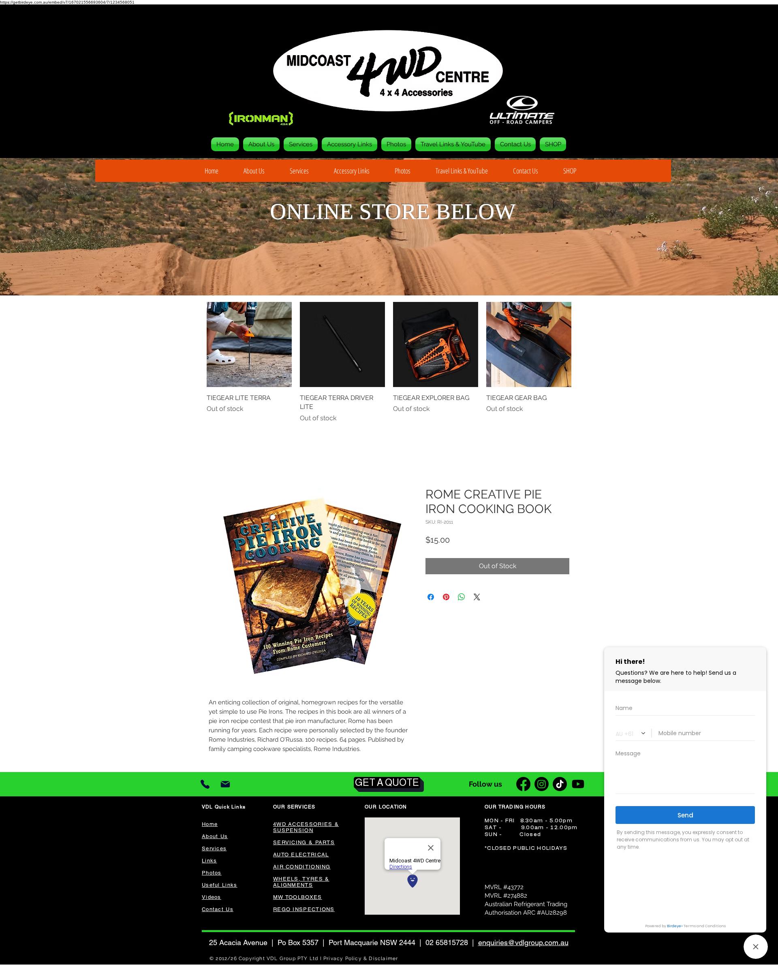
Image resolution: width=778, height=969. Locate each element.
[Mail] (225, 785)
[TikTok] (560, 785)
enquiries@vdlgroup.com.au (523, 943)
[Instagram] (541, 785)
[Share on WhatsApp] (461, 598)
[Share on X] (477, 598)
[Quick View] (249, 344)
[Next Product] (583, 344)
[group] (389, 362)
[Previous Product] (195, 344)
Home (218, 458)
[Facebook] (523, 785)
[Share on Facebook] (431, 598)
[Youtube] (578, 785)
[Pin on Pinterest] (446, 598)
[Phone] (205, 785)
